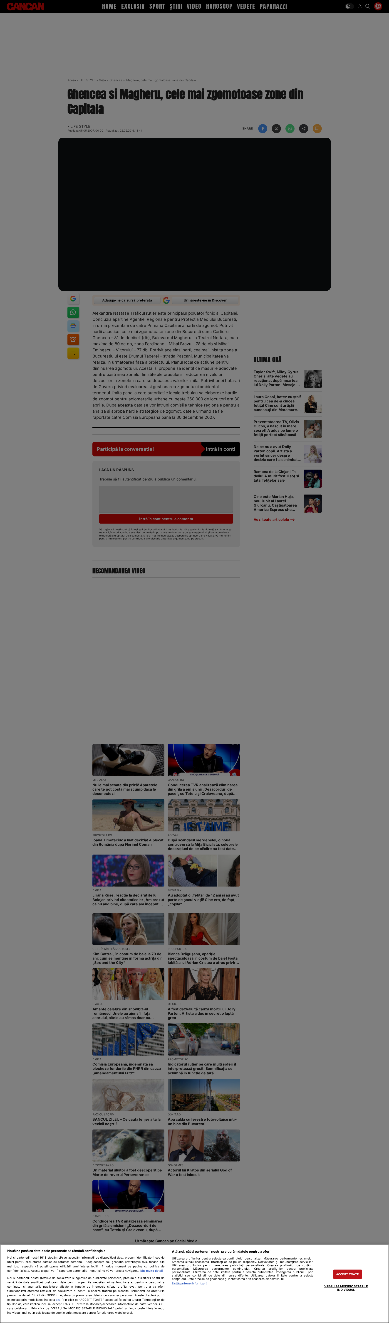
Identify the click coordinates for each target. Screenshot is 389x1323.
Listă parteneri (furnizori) (190, 1283)
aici (58, 1299)
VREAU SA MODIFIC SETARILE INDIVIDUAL (346, 1287)
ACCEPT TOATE (347, 1274)
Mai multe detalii (151, 1270)
